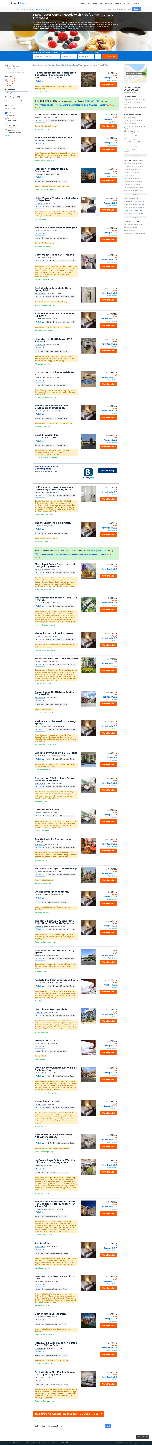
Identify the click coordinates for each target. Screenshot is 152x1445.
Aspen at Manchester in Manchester (56, 114)
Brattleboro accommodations (133, 181)
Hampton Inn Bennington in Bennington (51, 170)
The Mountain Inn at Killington (53, 523)
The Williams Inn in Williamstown (54, 633)
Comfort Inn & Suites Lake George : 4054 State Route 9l (56, 779)
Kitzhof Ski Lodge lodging (132, 139)
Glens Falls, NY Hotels (131, 172)
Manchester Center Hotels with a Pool (134, 103)
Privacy (30, 1443)
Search (136, 9)
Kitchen (9, 123)
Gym (9, 118)
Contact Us (5, 1443)
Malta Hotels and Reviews (132, 190)
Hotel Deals (81, 3)
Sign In (136, 3)
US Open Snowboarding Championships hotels (131, 132)
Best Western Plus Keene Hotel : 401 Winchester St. (54, 1136)
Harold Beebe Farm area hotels (134, 120)
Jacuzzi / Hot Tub (12, 130)
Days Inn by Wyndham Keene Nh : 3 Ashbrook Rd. (56, 1069)
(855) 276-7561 (92, 100)
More (117, 3)
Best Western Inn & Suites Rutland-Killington (55, 314)
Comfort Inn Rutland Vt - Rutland (54, 255)
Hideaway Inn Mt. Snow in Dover (54, 138)
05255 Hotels (128, 201)
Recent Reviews (112, 80)
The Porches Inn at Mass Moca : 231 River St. (56, 599)
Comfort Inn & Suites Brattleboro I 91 (55, 373)
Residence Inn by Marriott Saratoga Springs (56, 722)
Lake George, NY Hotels (132, 184)
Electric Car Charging (14, 132)
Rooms (97, 53)
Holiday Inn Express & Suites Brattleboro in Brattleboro (51, 407)
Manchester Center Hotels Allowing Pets (135, 108)
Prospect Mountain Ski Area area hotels (134, 143)
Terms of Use (22, 1443)
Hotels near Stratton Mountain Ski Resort (135, 127)
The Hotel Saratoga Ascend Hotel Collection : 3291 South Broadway (54, 922)
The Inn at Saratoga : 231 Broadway (56, 868)
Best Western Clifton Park (50, 1314)
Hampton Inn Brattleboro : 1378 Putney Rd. (53, 340)
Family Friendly (12, 125)
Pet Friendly (11, 108)
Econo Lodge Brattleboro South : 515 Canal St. (54, 693)
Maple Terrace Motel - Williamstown (56, 659)
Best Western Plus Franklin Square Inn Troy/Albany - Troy (55, 1373)
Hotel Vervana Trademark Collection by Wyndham (56, 199)
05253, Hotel (128, 208)
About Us (13, 1443)
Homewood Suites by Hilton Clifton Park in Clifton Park (56, 1344)
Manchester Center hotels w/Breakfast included (46, 53)
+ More (7, 135)
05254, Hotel (128, 205)
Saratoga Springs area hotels (133, 187)
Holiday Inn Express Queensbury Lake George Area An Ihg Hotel (54, 488)
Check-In (63, 53)
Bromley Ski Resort (130, 123)
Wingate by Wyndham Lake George (56, 753)
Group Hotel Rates (95, 3)
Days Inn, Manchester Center (133, 225)
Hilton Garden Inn (129, 230)
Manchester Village (130, 117)
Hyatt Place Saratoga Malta (51, 1009)
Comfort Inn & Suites (47, 810)
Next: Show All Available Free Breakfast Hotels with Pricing (66, 1413)
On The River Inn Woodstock (52, 892)
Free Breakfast (11, 113)
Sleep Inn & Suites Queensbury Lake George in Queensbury (56, 565)
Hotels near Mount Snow (132, 136)
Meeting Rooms (12, 120)
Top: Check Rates (10, 69)
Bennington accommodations (133, 166)
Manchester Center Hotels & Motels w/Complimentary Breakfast (16, 72)
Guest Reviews (112, 262)
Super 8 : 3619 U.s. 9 (46, 1041)
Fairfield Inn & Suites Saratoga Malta (56, 980)
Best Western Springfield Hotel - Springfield (54, 289)
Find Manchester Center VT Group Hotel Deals (65, 28)
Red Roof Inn (42, 1243)
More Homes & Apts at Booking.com (48, 467)
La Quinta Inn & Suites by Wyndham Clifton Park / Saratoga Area (56, 1161)
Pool (8, 110)
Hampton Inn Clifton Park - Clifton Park (55, 1277)
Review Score (112, 145)
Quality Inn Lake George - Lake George (53, 840)
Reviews (114, 347)
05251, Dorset (128, 211)
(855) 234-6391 (63, 1443)
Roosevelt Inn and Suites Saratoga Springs (55, 951)
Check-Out (81, 53)
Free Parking (11, 115)
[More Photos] (88, 87)
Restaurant (10, 128)
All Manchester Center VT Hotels (134, 99)
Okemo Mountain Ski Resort (133, 147)
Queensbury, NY (129, 175)
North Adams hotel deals (132, 178)
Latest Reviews (112, 847)
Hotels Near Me (39, 1443)
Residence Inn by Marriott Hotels (134, 233)
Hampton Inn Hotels (130, 227)
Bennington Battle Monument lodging (133, 151)
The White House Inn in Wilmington (56, 228)
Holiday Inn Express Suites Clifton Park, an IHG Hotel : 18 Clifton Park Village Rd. (55, 1204)
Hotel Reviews (112, 122)
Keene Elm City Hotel (47, 1101)
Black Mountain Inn (46, 435)
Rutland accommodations (132, 169)
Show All (135, 155)
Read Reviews (112, 380)
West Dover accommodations (133, 163)
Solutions (108, 3)
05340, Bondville (129, 214)
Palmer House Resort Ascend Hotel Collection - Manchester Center (56, 74)
